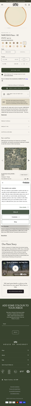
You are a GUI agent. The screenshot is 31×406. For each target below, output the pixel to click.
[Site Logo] (15, 4)
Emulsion (8, 51)
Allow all (15, 212)
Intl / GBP (16, 379)
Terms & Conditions (14, 386)
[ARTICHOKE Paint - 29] (6, 43)
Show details (22, 207)
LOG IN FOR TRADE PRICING (7, 40)
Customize (14, 217)
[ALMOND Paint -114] (24, 46)
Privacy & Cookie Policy (14, 389)
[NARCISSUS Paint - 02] (24, 43)
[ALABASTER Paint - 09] (10, 46)
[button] (29, 160)
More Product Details (8, 75)
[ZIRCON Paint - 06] (13, 43)
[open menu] (28, 350)
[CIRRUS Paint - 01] (3, 46)
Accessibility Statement (14, 391)
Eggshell (22, 51)
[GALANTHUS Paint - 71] (13, 46)
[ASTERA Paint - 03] (6, 46)
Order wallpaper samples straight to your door (15, 1)
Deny (15, 222)
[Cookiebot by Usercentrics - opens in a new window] (22, 183)
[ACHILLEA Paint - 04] (21, 43)
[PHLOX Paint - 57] (3, 43)
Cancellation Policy (14, 393)
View (25, 178)
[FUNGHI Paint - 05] (17, 43)
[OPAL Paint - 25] (10, 43)
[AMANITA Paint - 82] (17, 46)
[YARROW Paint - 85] (21, 46)
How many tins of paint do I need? (15, 94)
